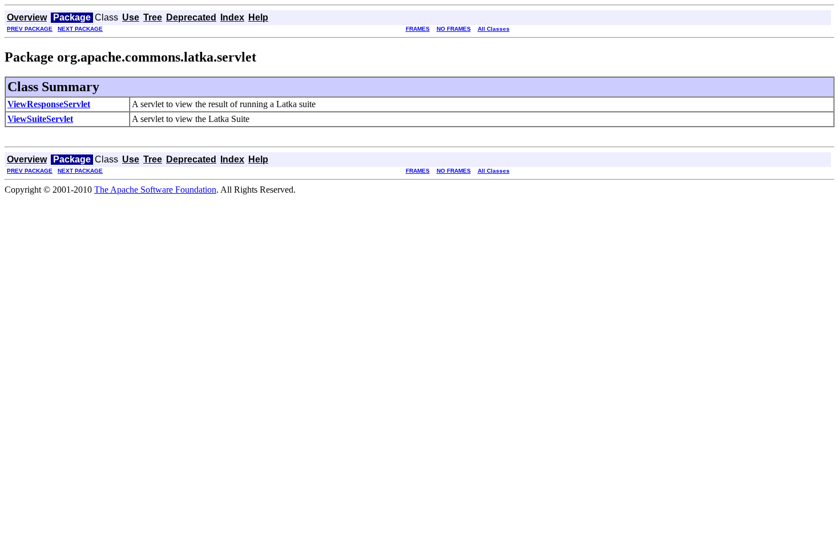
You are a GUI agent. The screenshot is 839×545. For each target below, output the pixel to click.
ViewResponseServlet (48, 104)
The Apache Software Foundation (155, 189)
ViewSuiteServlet (40, 119)
